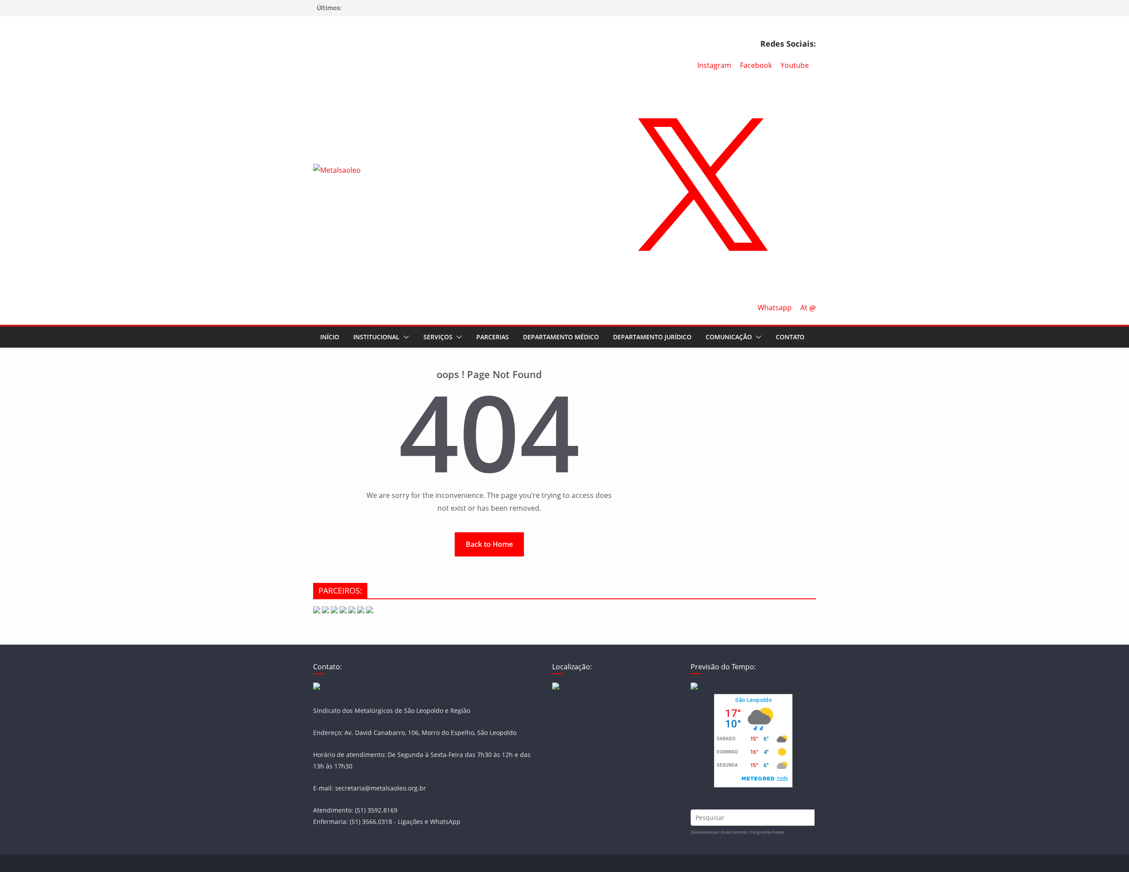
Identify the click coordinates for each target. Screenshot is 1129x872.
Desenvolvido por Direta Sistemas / (721, 832)
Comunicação (729, 337)
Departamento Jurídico (652, 337)
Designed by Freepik (767, 832)
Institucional (376, 337)
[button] (404, 337)
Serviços (437, 337)
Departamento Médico (561, 337)
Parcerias (492, 337)
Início (329, 337)
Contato (790, 337)
